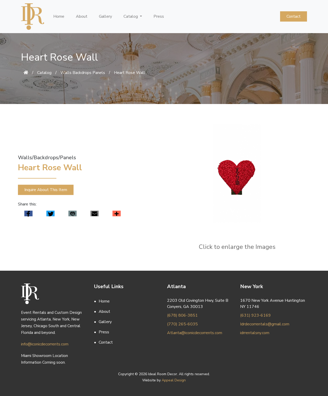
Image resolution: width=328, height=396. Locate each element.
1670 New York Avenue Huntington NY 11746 (272, 303)
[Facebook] (28, 213)
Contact (293, 16)
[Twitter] (50, 213)
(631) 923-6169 (255, 315)
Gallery (105, 16)
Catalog (44, 73)
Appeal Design (174, 380)
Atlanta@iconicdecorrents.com (194, 333)
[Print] (72, 213)
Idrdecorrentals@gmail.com (264, 324)
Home (58, 16)
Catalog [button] (131, 16)
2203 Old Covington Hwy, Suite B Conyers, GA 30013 (197, 303)
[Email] (94, 213)
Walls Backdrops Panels (82, 73)
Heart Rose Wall (129, 73)
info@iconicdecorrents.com (44, 344)
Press (158, 16)
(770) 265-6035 (182, 324)
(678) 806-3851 (182, 315)
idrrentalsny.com (254, 333)
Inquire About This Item (45, 190)
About (81, 16)
